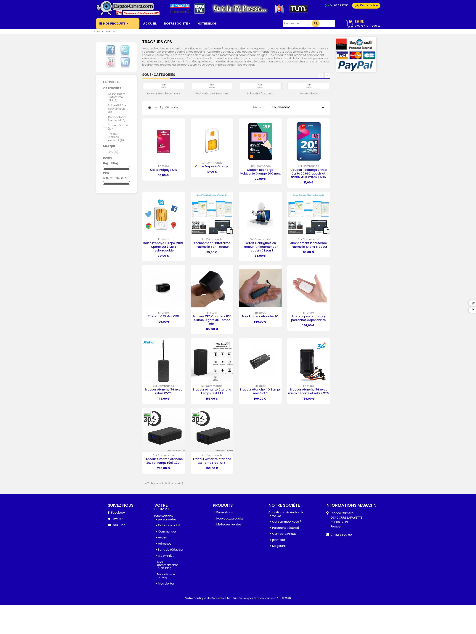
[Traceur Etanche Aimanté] (163, 86)
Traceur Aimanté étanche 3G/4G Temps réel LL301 (163, 461)
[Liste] (155, 107)
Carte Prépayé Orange (212, 166)
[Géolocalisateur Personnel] (212, 86)
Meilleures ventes (228, 524)
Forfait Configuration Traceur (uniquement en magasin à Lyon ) (260, 246)
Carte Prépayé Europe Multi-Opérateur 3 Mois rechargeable (163, 246)
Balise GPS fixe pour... (260, 93)
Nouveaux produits (229, 518)
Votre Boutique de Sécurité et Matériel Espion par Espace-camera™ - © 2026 (238, 598)
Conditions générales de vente (285, 514)
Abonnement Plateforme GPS (116, 97)
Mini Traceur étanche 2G (260, 316)
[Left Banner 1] (356, 54)
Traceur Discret (118, 127)
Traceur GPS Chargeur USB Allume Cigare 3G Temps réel (211, 320)
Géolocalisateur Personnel (118, 119)
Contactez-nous (284, 534)
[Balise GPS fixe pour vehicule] (260, 86)
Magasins (279, 546)
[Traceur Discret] (308, 86)
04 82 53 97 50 (339, 5)
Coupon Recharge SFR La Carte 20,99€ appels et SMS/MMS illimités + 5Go (308, 173)
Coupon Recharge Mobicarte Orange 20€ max (260, 171)
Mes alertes (166, 583)
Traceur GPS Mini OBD (163, 316)
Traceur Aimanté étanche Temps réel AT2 (212, 391)
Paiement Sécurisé (285, 528)
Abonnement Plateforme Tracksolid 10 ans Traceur (308, 245)
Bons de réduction (171, 549)
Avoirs (162, 537)
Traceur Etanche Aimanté (116, 137)
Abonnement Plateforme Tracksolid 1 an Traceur (212, 245)
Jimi (113, 152)
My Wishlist (166, 556)
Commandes (167, 531)
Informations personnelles (165, 518)
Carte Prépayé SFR (163, 170)
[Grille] (149, 107)
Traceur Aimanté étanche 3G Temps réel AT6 (212, 461)
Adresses (164, 543)
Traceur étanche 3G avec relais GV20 (163, 391)
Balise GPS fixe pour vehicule (117, 109)
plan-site (278, 540)
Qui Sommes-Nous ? (286, 522)
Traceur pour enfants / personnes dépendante (308, 318)
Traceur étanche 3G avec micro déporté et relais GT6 (308, 391)
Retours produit (169, 525)
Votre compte (163, 507)
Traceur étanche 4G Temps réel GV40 (260, 391)
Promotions (224, 512)
